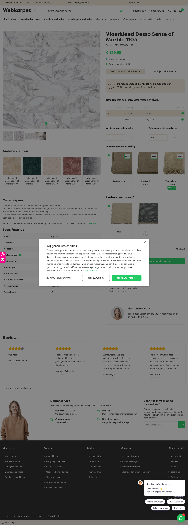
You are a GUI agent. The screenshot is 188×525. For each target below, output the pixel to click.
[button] (59, 278)
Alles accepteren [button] (126, 278)
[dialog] (94, 262)
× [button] (145, 242)
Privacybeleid (91, 270)
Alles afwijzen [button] (96, 278)
